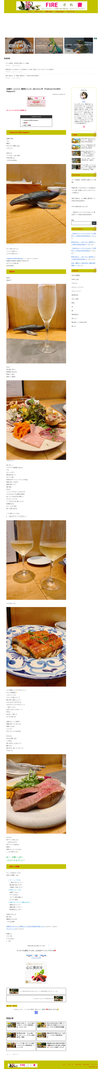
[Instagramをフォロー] (36, 1012)
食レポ (15, 1005)
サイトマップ (94, 1064)
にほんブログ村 (36, 958)
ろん (83, 101)
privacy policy (86, 1064)
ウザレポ (10, 1005)
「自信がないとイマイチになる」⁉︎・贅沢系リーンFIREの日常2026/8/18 (83, 213)
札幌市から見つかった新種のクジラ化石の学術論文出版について (25, 926)
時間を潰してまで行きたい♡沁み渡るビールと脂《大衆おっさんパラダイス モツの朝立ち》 (30, 69)
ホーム (64, 1064)
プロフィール (70, 1064)
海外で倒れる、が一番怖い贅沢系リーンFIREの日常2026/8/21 (22, 75)
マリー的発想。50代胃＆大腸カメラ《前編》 (18, 63)
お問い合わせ (78, 1064)
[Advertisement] (51, 24)
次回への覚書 (27, 125)
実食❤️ (25, 122)
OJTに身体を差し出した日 (80, 206)
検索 (72, 220)
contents (34, 116)
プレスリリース (11, 929)
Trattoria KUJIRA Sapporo (31, 120)
